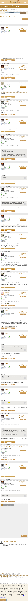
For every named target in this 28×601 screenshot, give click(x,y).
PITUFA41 (6, 101)
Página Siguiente (10, 505)
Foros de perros (9, 9)
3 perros (24, 312)
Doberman (6, 578)
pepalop (6, 273)
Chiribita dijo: (3, 400)
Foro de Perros (14, 573)
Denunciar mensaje (10, 60)
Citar (2, 60)
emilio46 (6, 464)
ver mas (22, 31)
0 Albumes (23, 28)
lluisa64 (6, 188)
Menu (7, 2)
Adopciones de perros (16, 574)
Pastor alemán (10, 576)
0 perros (24, 103)
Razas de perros (7, 573)
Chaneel (6, 27)
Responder (25, 18)
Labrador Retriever (12, 578)
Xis (5, 83)
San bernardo (12, 577)
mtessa (6, 310)
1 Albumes (23, 83)
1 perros (24, 29)
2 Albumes (23, 274)
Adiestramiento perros (7, 574)
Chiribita (6, 292)
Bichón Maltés (14, 9)
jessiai (5, 253)
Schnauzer (18, 577)
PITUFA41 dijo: (3, 175)
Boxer (8, 577)
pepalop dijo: (3, 374)
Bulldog (15, 576)
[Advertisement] (12, 46)
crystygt (6, 65)
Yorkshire (5, 577)
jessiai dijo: (2, 344)
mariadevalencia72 (8, 446)
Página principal (3, 9)
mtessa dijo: (3, 426)
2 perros (24, 67)
